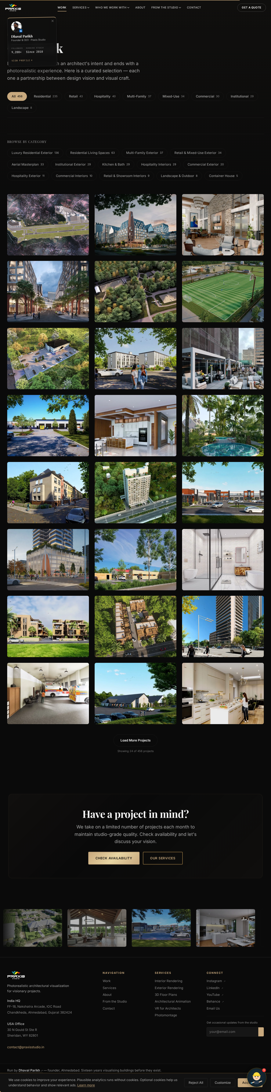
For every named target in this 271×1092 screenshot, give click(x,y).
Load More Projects (135, 740)
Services (79, 7)
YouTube (215, 995)
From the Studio (164, 7)
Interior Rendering (168, 981)
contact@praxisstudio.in (25, 1047)
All (17, 96)
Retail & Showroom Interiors (126, 176)
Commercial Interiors (74, 176)
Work (62, 7)
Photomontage (166, 1015)
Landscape (22, 108)
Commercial (207, 96)
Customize (223, 1083)
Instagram (216, 981)
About (140, 7)
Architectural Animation (173, 1001)
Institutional (242, 96)
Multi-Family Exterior (144, 153)
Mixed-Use (173, 96)
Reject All (196, 1083)
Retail (76, 96)
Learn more (86, 1085)
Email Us (213, 1008)
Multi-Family (139, 96)
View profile (21, 60)
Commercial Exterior (206, 164)
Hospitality (105, 96)
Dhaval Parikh (31, 1070)
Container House (223, 176)
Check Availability (113, 858)
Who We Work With (110, 7)
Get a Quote (251, 7)
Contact (194, 7)
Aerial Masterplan (28, 164)
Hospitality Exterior (28, 176)
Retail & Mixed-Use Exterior (197, 153)
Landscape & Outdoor (179, 176)
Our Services (163, 858)
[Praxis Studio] (13, 7)
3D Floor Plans (166, 995)
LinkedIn (215, 988)
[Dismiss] (52, 21)
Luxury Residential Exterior (35, 153)
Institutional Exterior (73, 164)
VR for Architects (168, 1008)
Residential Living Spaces (92, 153)
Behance (215, 1001)
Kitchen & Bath (116, 164)
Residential (46, 96)
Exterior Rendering (169, 988)
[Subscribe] (261, 1031)
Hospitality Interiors (158, 164)
